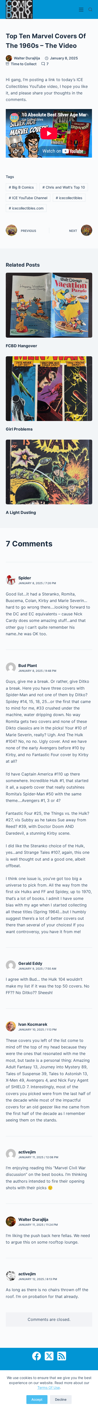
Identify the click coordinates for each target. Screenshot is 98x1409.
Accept (36, 1399)
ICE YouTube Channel (28, 198)
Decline (61, 1399)
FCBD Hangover (21, 345)
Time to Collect (23, 64)
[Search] (90, 9)
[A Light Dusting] (49, 472)
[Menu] (81, 9)
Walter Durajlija (33, 1219)
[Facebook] (36, 1356)
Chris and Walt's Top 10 (63, 187)
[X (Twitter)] (49, 1356)
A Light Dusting (21, 512)
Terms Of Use (48, 1387)
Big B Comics (21, 187)
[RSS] (61, 1356)
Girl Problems (19, 429)
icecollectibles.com (26, 208)
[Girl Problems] (49, 388)
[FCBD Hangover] (49, 305)
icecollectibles (69, 198)
